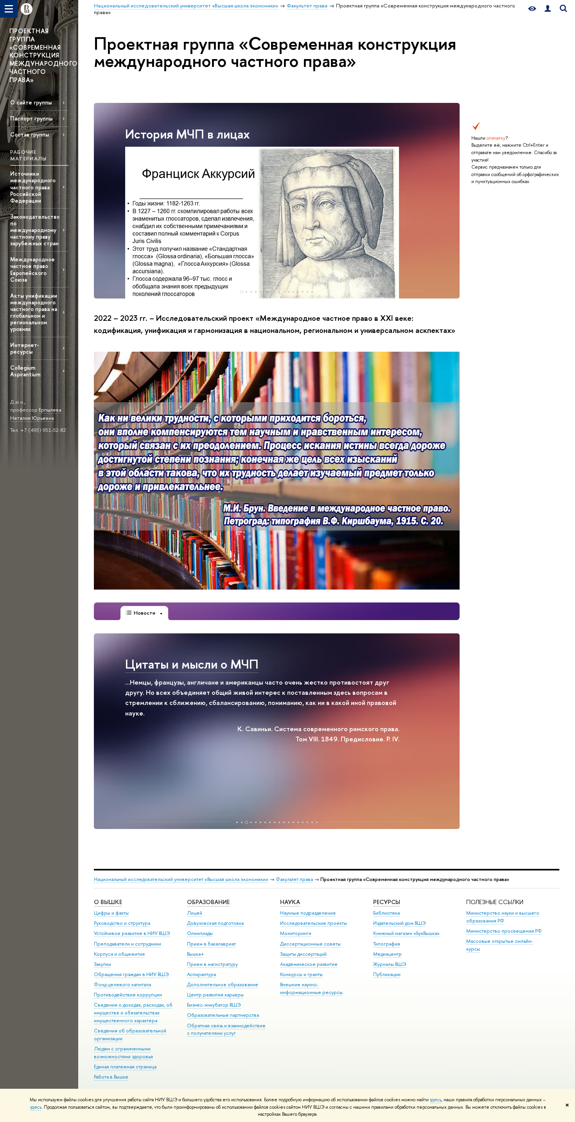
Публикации (387, 974)
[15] (307, 291)
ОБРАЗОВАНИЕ (208, 902)
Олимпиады (200, 933)
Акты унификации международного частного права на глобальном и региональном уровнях (33, 312)
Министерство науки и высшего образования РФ (502, 917)
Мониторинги (295, 933)
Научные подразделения (308, 913)
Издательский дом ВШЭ (399, 923)
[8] (274, 291)
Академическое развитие (309, 964)
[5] (260, 291)
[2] (246, 291)
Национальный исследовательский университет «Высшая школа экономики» (181, 879)
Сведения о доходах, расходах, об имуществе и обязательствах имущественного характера (133, 1013)
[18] (316, 822)
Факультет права (294, 879)
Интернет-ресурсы (24, 348)
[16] (312, 291)
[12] (293, 291)
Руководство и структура (122, 923)
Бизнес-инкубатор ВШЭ (214, 1005)
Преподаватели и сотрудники (127, 943)
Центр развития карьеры (215, 994)
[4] (255, 291)
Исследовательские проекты (313, 923)
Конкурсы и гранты (301, 974)
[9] (279, 291)
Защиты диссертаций (303, 954)
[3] (251, 291)
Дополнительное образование (222, 984)
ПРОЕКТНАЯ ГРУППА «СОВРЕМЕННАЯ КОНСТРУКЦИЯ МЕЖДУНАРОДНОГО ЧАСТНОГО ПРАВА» (43, 55)
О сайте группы (31, 102)
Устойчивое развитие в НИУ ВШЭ (132, 933)
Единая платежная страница (125, 1066)
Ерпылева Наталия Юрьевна (35, 413)
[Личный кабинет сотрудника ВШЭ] (547, 9)
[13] (298, 291)
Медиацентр (387, 954)
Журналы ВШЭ (389, 964)
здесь (435, 1100)
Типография (386, 943)
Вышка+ (195, 954)
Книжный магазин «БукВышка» (406, 933)
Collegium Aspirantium (25, 371)
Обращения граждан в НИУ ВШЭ (131, 974)
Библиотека (386, 913)
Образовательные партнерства (223, 1015)
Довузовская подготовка (215, 923)
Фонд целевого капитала (122, 984)
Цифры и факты (111, 913)
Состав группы (29, 134)
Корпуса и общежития (119, 954)
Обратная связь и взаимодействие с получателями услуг (226, 1029)
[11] (288, 291)
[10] (284, 291)
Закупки (102, 964)
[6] (265, 291)
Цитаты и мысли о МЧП (192, 663)
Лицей (194, 913)
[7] (270, 291)
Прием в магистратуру (212, 964)
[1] (241, 291)
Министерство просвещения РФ (504, 931)
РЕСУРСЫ (386, 902)
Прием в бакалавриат (211, 943)
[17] (312, 822)
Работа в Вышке (111, 1076)
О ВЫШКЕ (108, 902)
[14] (302, 291)
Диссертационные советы (310, 943)
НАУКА (290, 902)
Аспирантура (201, 974)
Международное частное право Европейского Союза (32, 269)
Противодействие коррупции (128, 994)
